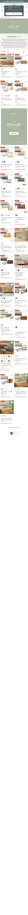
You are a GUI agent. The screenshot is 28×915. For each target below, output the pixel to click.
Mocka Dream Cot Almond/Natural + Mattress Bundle (19, 274)
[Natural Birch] (2, 215)
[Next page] (19, 433)
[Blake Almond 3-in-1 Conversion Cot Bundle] (21, 180)
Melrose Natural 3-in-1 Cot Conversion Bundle (6, 246)
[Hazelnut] (16, 298)
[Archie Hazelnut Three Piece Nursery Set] (21, 316)
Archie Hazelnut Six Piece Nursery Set (21, 301)
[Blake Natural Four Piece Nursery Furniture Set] (7, 153)
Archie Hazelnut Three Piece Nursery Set (20, 333)
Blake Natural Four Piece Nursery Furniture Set (6, 165)
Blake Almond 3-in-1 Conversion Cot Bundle (20, 192)
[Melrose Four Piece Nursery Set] (7, 60)
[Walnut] (16, 215)
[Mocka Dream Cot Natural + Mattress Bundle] (7, 289)
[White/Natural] (2, 96)
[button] (19, 92)
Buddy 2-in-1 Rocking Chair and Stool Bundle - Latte (6, 365)
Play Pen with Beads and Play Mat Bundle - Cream (20, 392)
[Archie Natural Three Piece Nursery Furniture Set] (21, 87)
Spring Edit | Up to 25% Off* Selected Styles (14, 1)
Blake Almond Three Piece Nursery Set (5, 273)
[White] (4, 96)
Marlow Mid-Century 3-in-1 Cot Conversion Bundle (20, 219)
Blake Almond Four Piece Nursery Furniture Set (6, 192)
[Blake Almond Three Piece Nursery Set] (7, 261)
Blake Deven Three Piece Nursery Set (20, 72)
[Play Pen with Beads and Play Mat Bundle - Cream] (21, 380)
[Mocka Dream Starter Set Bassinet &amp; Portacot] (21, 234)
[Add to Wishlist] (12, 55)
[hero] (14, 25)
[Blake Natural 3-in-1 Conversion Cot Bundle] (21, 153)
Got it (14, 13)
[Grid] (23, 51)
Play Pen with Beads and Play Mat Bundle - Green (6, 419)
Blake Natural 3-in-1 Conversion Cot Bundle (20, 165)
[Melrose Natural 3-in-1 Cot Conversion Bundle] (7, 234)
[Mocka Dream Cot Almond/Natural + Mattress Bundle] (21, 261)
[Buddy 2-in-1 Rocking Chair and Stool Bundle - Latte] (7, 347)
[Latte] (4, 356)
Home (2, 17)
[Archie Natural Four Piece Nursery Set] (21, 347)
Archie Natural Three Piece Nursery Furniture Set (20, 100)
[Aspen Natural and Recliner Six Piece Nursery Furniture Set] (7, 316)
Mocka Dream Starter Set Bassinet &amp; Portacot (21, 246)
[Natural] (2, 69)
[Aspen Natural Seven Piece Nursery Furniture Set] (7, 87)
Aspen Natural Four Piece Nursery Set (6, 218)
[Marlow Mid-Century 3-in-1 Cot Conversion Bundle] (21, 206)
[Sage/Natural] (9, 96)
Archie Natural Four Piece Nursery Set (21, 359)
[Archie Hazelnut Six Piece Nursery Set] (21, 289)
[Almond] (2, 270)
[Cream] (16, 243)
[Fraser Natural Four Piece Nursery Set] (7, 380)
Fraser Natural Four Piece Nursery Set (6, 392)
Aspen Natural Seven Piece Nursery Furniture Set (6, 100)
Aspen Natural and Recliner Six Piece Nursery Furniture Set (6, 329)
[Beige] (9, 359)
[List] (26, 51)
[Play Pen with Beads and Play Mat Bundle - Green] (7, 407)
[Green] (18, 389)
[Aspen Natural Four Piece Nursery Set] (7, 206)
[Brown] (4, 162)
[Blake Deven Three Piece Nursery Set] (21, 60)
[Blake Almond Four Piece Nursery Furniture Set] (7, 180)
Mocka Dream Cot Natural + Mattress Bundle (7, 301)
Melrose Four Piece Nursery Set (5, 72)
